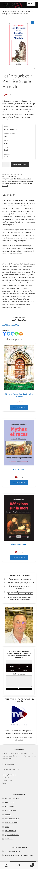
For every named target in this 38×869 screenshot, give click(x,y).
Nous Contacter (8, 764)
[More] (21, 334)
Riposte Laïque (10, 831)
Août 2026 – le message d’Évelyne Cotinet (20, 583)
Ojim (7, 827)
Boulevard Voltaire (12, 798)
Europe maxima (10, 810)
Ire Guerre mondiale (26, 181)
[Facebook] (4, 334)
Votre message (19, 674)
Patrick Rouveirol (8, 183)
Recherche (19, 865)
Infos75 (8, 815)
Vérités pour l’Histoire (24, 11)
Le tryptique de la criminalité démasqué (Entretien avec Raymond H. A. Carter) (20, 593)
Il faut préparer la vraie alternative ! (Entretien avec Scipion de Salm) (20, 598)
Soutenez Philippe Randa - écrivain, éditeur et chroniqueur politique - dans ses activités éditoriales (19, 654)
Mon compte (6, 865)
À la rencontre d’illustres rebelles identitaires (20, 587)
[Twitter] (8, 334)
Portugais (17, 183)
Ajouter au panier (19, 164)
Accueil (7, 11)
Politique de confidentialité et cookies (19, 855)
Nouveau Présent (11, 823)
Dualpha (13, 11)
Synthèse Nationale (12, 835)
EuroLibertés (10, 806)
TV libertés (9, 839)
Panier (29, 863)
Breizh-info (9, 802)
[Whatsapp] (17, 334)
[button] (32, 22)
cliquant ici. (19, 740)
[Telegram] (13, 334)
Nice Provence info (12, 819)
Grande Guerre (14, 181)
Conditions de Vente (12, 851)
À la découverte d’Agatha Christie (20, 579)
